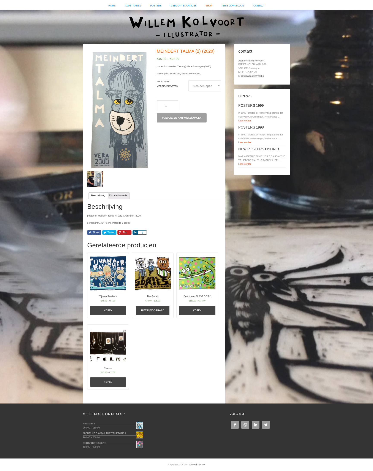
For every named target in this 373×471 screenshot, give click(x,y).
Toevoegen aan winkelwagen (181, 117)
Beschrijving (98, 195)
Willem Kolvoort (186, 25)
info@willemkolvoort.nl (252, 76)
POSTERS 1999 (251, 105)
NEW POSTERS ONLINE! (258, 149)
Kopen (108, 310)
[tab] (98, 195)
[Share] (135, 232)
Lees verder (244, 120)
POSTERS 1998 (251, 127)
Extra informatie (118, 195)
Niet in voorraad (152, 310)
